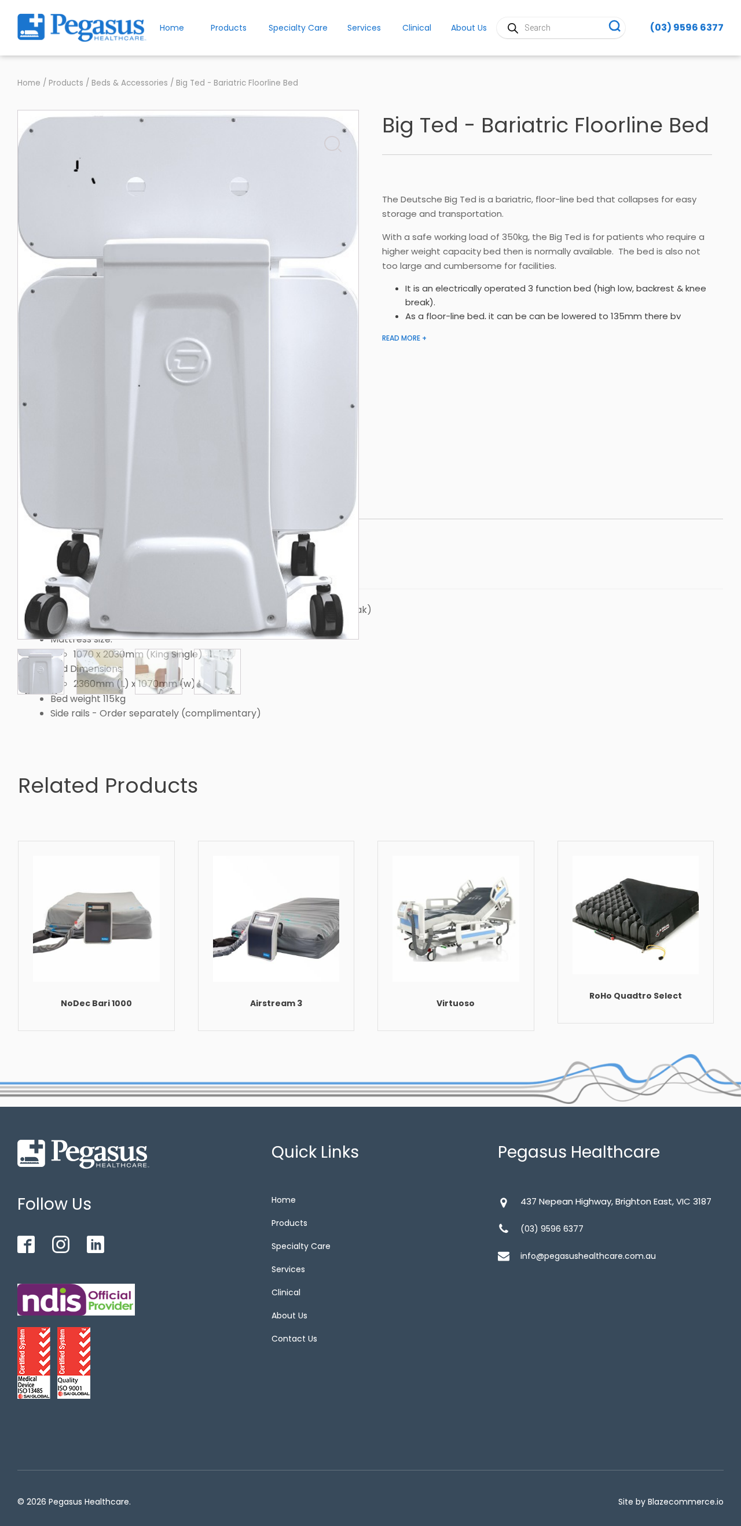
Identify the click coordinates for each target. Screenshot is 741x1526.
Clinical (416, 28)
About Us (289, 1315)
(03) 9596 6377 (687, 27)
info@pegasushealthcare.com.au (588, 1256)
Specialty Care (298, 28)
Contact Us (294, 1338)
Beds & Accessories (129, 82)
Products (229, 28)
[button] (329, 141)
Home (29, 82)
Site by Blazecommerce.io (671, 1501)
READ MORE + (404, 338)
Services (364, 28)
